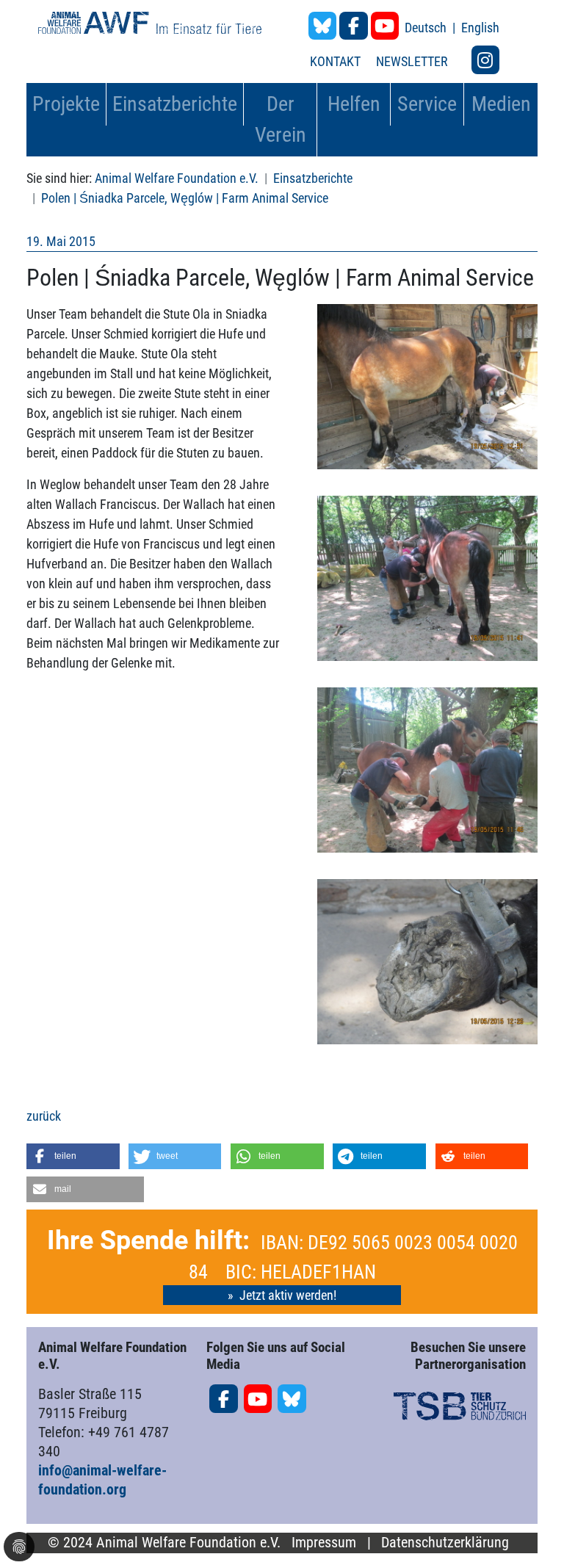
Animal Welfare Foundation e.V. (176, 178)
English (480, 27)
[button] (73, 1156)
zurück (43, 1116)
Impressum (324, 1542)
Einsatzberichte (312, 178)
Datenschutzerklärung (445, 1542)
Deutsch (427, 27)
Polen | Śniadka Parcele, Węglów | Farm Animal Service (184, 198)
